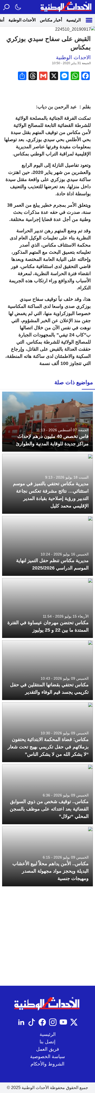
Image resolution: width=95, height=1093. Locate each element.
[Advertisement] (47, 936)
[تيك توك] (31, 1022)
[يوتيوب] (63, 1022)
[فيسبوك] (42, 1022)
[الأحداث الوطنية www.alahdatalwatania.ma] (66, 7)
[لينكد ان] (21, 1022)
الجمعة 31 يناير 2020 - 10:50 (71, 63)
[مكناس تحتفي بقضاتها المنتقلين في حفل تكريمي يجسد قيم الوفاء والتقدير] (47, 670)
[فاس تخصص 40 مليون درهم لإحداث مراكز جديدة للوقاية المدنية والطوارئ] (47, 422)
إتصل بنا (47, 1041)
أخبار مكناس (51, 20)
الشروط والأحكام (47, 1064)
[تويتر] (74, 1022)
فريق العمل (47, 1049)
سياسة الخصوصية (47, 1056)
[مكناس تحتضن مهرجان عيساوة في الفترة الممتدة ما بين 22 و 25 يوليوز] (47, 608)
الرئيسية (73, 20)
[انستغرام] (53, 1022)
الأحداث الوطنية (22, 20)
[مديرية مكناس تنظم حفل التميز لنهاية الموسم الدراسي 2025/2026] (47, 546)
